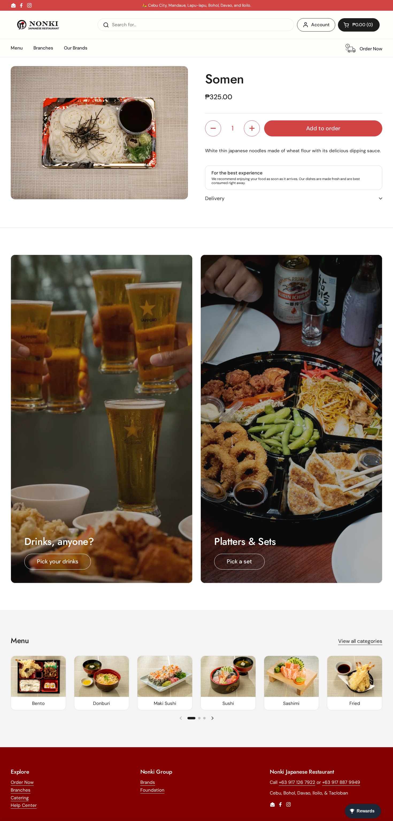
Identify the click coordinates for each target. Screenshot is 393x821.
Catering (20, 798)
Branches (20, 790)
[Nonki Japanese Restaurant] (38, 24)
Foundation (152, 790)
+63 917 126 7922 (297, 782)
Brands (147, 782)
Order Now (22, 782)
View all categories (360, 641)
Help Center (24, 805)
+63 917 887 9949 (341, 782)
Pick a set (239, 561)
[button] (359, 25)
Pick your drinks (57, 561)
